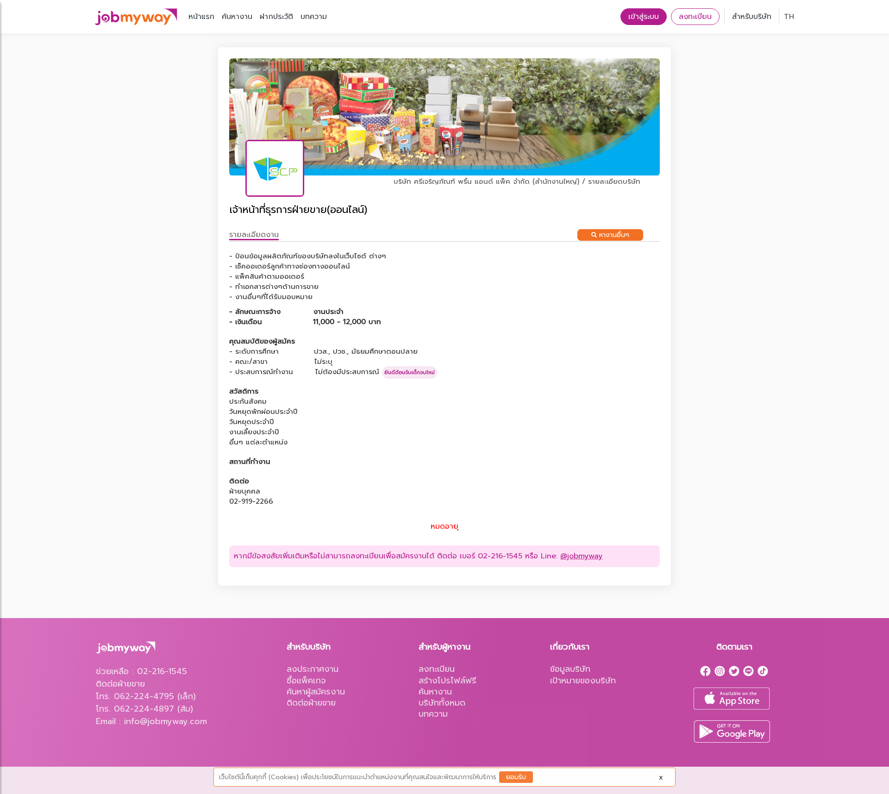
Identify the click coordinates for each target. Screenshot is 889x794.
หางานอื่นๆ (613, 235)
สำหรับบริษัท (751, 16)
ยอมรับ (516, 777)
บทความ (314, 16)
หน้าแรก (201, 16)
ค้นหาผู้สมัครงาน (316, 691)
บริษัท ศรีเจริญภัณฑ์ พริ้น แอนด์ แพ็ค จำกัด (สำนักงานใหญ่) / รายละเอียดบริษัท (517, 181)
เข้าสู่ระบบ (643, 16)
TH (789, 16)
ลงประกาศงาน (312, 669)
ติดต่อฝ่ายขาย (311, 702)
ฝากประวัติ (276, 16)
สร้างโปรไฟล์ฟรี (447, 680)
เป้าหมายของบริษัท (583, 680)
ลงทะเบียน (695, 16)
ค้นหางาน (237, 16)
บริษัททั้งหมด (442, 702)
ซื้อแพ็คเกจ (306, 680)
